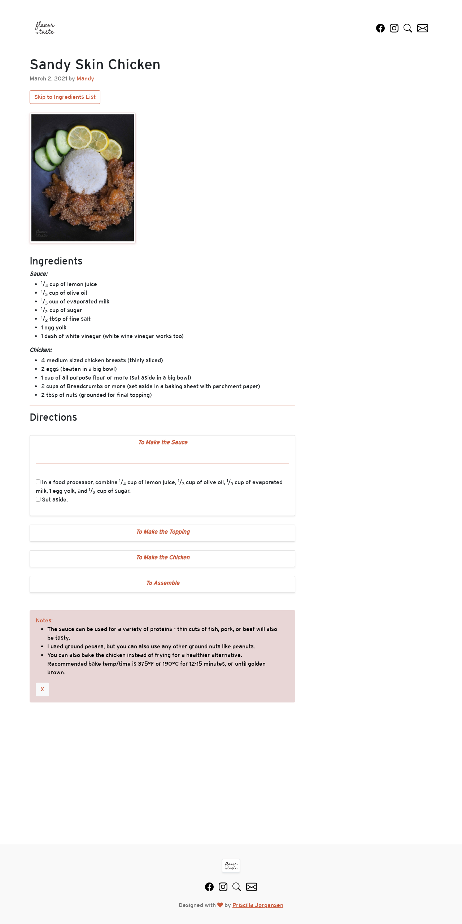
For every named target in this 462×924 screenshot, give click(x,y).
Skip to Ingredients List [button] (65, 96)
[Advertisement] (231, 776)
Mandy (85, 78)
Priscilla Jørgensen (257, 905)
